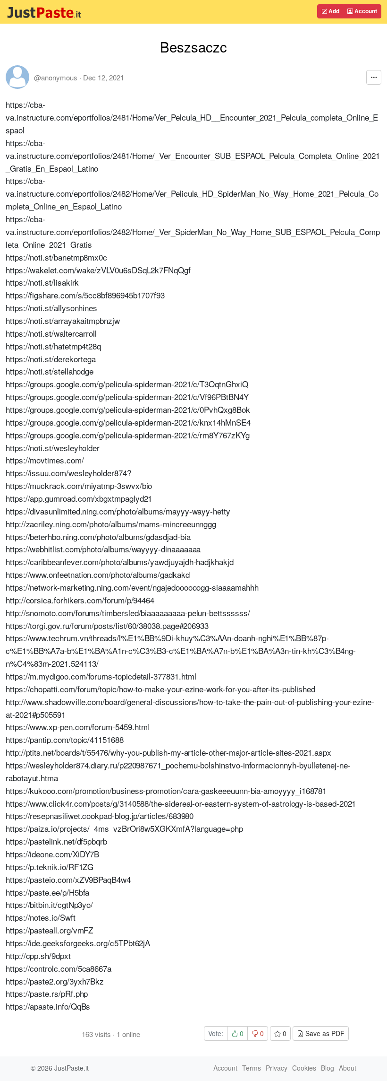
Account (365, 11)
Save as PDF (324, 1033)
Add (333, 11)
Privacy (276, 1067)
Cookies (304, 1067)
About (347, 1067)
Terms (251, 1067)
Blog (327, 1067)
